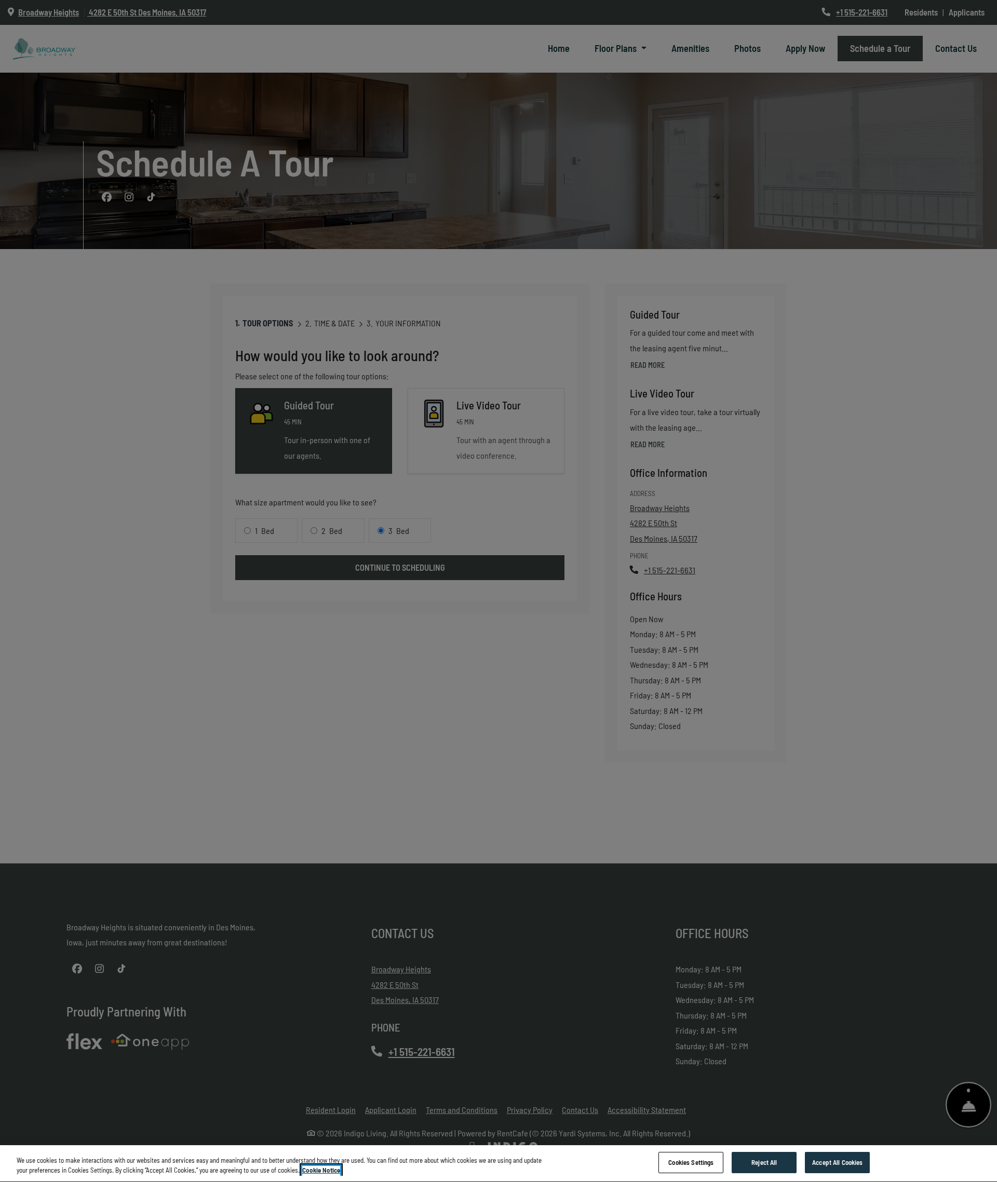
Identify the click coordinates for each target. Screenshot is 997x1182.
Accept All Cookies (837, 1162)
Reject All (764, 1162)
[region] (498, 1163)
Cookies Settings (690, 1162)
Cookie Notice (321, 1170)
